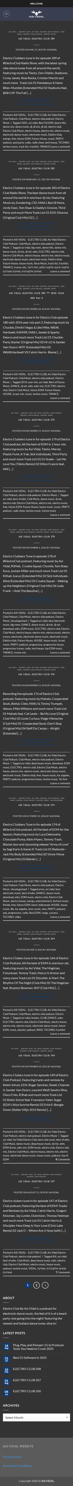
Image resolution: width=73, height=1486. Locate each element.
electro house (32, 130)
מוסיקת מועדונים (12, 271)
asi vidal (33, 122)
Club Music (25, 118)
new (44, 908)
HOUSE (7, 393)
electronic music (38, 134)
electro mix (47, 130)
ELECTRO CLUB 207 (27, 1380)
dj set (44, 126)
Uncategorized (56, 532)
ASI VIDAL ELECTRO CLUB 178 (36, 537)
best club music (46, 1139)
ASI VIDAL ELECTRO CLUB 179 (36, 420)
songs (45, 912)
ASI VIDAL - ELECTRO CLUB (19, 32)
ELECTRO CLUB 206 (27, 1391)
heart (34, 904)
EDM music (27, 628)
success (53, 912)
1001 (24, 122)
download (8, 628)
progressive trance (13, 648)
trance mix (20, 267)
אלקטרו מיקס (62, 267)
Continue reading (36, 101)
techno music (10, 146)
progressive (35, 644)
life (12, 908)
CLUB (43, 1017)
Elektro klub (55, 134)
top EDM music (53, 648)
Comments (63, 1159)
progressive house (53, 644)
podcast (7, 142)
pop (5, 912)
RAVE (40, 1029)
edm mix (39, 386)
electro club (54, 126)
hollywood (44, 904)
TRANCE (45, 146)
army (41, 889)
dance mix (8, 126)
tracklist (34, 146)
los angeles (63, 775)
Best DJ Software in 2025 (30, 1357)
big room (36, 247)
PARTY (59, 138)
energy (7, 138)
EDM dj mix (9, 1147)
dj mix (36, 126)
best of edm (19, 498)
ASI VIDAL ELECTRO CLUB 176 (36, 675)
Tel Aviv (63, 779)
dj (31, 126)
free (14, 138)
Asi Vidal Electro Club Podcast (45, 32)
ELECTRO (44, 251)
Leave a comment (60, 146)
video (18, 916)
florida (6, 904)
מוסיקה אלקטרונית (31, 271)
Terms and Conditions (17, 1465)
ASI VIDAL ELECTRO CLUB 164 (36, 939)
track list (23, 146)
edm (35, 251)
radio (28, 142)
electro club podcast (32, 34)
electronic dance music (15, 134)
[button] (6, 14)
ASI (54, 1256)
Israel (16, 393)
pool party (18, 142)
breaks (35, 1017)
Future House (39, 138)
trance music (49, 510)
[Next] (45, 1285)
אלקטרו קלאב (46, 267)
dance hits (60, 122)
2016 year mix (29, 382)
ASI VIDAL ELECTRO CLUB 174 (36, 805)
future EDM (24, 138)
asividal (52, 49)
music (51, 138)
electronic (16, 636)
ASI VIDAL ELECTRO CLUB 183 (36, 169)
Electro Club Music (13, 130)
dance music (22, 126)
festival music (60, 901)
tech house (51, 142)
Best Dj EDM (46, 122)
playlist (22, 1029)
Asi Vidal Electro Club (25, 1139)
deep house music (41, 763)
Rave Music (40, 263)
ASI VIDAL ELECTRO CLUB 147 (36, 1182)
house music (26, 263)
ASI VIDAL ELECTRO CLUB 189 (36, 39)
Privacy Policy (12, 1457)
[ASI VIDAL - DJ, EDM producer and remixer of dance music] (36, 13)
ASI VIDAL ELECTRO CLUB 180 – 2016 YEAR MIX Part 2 (36, 295)
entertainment (44, 901)
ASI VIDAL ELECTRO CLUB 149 (36, 1056)
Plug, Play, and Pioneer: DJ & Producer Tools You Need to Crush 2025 (38, 1346)
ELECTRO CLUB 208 (27, 1369)
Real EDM (34, 912)
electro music (62, 130)
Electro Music (50, 34)
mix (22, 393)
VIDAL (32, 1268)
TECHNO (63, 142)
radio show (38, 142)
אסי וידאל (33, 267)
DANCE (15, 386)
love (30, 908)
